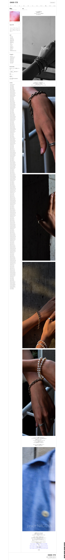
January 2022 (12, 139)
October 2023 (12, 118)
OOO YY (14, 2)
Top (10, 5)
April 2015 (11, 220)
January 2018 (12, 187)
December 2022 (12, 128)
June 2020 (11, 158)
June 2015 (11, 218)
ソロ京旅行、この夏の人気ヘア (14, 71)
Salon (24, 5)
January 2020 (12, 163)
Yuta (10, 44)
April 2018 (11, 184)
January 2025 (12, 103)
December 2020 (12, 152)
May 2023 (11, 123)
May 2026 (11, 87)
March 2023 (11, 125)
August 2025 (12, 96)
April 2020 (11, 160)
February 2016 (12, 210)
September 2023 (12, 119)
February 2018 (12, 186)
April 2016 (11, 208)
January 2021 (12, 151)
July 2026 (11, 85)
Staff (28, 5)
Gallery (50, 5)
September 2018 (12, 179)
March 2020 (11, 161)
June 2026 (11, 86)
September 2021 (12, 143)
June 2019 (11, 170)
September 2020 (12, 155)
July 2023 (11, 121)
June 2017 (11, 194)
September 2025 (12, 95)
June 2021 (11, 146)
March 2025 (11, 101)
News (15, 5)
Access (37, 5)
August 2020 (12, 156)
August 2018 (12, 180)
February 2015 (12, 222)
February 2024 (12, 114)
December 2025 (12, 92)
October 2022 (12, 130)
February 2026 (12, 90)
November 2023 (12, 117)
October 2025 (12, 94)
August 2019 (12, 168)
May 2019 (11, 171)
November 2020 (12, 153)
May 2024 (11, 111)
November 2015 (12, 213)
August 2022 (12, 132)
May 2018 (11, 183)
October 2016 (12, 202)
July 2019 (11, 169)
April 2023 (11, 124)
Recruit (41, 5)
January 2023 (12, 127)
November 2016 (12, 201)
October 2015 (12, 214)
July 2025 (11, 97)
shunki (11, 46)
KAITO (11, 41)
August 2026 (12, 84)
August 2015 (12, 216)
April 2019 (11, 172)
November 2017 (12, 189)
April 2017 (11, 196)
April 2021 (11, 148)
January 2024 (12, 115)
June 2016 (11, 206)
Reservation (52, 2)
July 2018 (11, 181)
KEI (10, 36)
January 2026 (12, 91)
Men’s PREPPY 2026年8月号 (14, 78)
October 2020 (12, 154)
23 (10, 30)
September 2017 (12, 191)
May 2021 (11, 147)
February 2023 (12, 126)
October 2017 (12, 190)
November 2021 (12, 141)
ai (10, 43)
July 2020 (11, 157)
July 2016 (11, 205)
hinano (11, 48)
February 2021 (12, 150)
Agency (54, 5)
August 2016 (12, 204)
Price (32, 5)
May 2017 (11, 195)
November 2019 (12, 165)
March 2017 (11, 197)
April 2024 (11, 112)
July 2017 (11, 193)
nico (10, 37)
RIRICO (11, 40)
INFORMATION (12, 50)
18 (13, 29)
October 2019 (12, 166)
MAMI (11, 38)
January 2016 (12, 211)
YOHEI (11, 47)
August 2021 (12, 144)
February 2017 (12, 198)
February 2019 (12, 174)
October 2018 (12, 178)
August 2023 (12, 120)
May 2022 (11, 135)
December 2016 (12, 200)
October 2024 (12, 106)
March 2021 (11, 149)
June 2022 (11, 134)
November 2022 (12, 129)
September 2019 (12, 167)
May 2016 (11, 207)
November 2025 (12, 93)
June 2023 (11, 122)
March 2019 (11, 173)
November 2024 (12, 105)
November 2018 (12, 177)
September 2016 (12, 203)
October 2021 (12, 142)
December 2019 (12, 164)
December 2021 (12, 140)
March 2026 (11, 89)
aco (10, 45)
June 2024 (11, 110)
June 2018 (11, 182)
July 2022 (11, 133)
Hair (19, 5)
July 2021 (11, 145)
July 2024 (11, 109)
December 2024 (12, 104)
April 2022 (11, 136)
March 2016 (11, 209)
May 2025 (11, 99)
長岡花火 (11, 76)
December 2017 (12, 188)
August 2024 (12, 108)
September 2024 (12, 107)
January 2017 (12, 199)
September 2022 (12, 131)
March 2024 (11, 113)
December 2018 (12, 176)
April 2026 (11, 88)
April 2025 (11, 100)
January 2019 (12, 175)
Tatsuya (11, 39)
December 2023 (12, 116)
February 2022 (12, 138)
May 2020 (11, 159)
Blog (11, 8)
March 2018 (11, 185)
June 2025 (11, 98)
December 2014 (12, 224)
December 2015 (12, 212)
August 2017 (12, 192)
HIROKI (11, 42)
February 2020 (12, 162)
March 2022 (11, 137)
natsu (11, 49)
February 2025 (12, 102)
